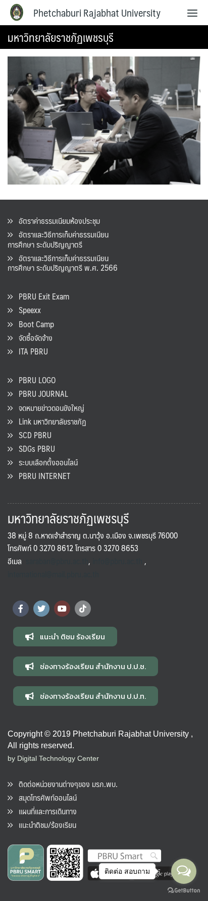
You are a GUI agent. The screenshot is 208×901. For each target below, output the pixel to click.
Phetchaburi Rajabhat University (97, 12)
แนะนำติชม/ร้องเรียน (44, 824)
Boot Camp (33, 324)
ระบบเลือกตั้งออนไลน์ (45, 462)
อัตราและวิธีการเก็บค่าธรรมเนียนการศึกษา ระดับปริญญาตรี (58, 239)
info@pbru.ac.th (117, 561)
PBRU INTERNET (41, 476)
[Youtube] (62, 608)
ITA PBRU (30, 351)
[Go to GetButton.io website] (184, 890)
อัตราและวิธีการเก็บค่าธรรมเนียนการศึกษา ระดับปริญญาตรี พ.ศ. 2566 (63, 262)
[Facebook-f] (21, 608)
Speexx (27, 310)
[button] (65, 636)
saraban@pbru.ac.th (57, 561)
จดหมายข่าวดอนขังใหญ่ (48, 407)
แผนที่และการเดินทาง (45, 811)
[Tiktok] (83, 608)
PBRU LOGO (34, 380)
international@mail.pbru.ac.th (53, 574)
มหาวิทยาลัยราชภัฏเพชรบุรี (61, 37)
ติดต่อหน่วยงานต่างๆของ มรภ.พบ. (65, 784)
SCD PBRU (32, 435)
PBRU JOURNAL (40, 393)
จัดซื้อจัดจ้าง (33, 337)
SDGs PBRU (34, 448)
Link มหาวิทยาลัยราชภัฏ (49, 421)
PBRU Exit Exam (41, 296)
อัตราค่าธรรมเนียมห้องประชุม (56, 220)
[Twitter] (41, 608)
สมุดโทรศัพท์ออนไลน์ (45, 797)
